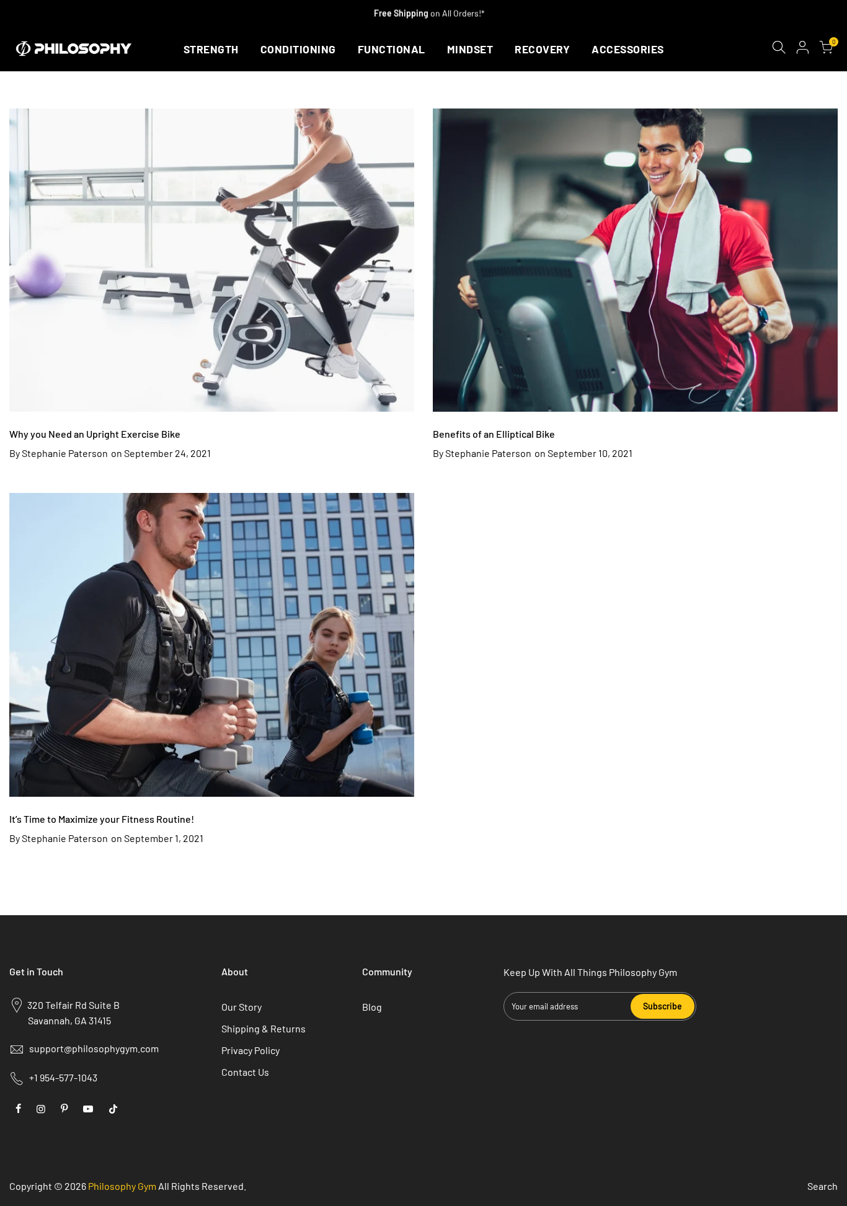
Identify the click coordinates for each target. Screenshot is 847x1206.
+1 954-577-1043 (63, 1077)
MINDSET (470, 49)
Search (822, 1186)
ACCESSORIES (628, 49)
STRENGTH (211, 49)
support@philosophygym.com (94, 1048)
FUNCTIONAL (391, 49)
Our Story (241, 1007)
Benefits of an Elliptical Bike (494, 434)
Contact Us (245, 1072)
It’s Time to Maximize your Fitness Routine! (101, 819)
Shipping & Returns (263, 1028)
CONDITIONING (298, 49)
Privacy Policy (250, 1050)
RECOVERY (542, 49)
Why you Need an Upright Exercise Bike (94, 434)
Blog (372, 1007)
